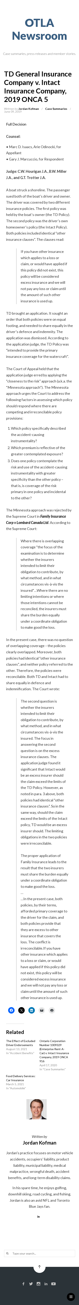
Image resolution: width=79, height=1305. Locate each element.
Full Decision (16, 124)
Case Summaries (56, 108)
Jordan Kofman (28, 108)
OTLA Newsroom (39, 29)
